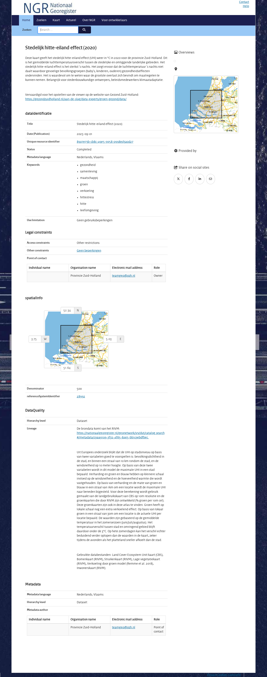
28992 (81, 396)
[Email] (210, 179)
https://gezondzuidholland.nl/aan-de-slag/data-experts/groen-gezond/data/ (75, 99)
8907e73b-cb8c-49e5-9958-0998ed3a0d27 (105, 141)
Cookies (222, 674)
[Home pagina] (48, 7)
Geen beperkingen (89, 250)
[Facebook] (189, 179)
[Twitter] (178, 179)
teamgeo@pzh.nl (123, 275)
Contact (244, 2)
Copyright (234, 674)
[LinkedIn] (199, 179)
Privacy (212, 674)
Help (246, 6)
